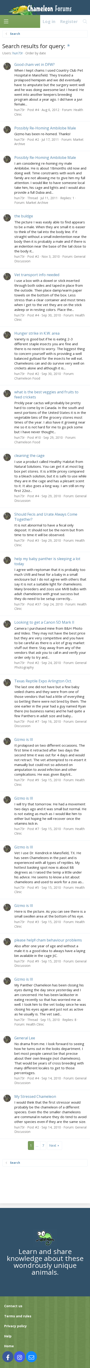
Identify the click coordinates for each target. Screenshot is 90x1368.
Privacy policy (15, 1326)
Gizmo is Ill (23, 739)
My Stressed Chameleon (35, 1096)
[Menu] (6, 21)
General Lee (24, 1038)
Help (8, 1336)
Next (52, 1145)
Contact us (13, 1306)
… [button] (37, 1145)
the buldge (23, 216)
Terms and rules (17, 1316)
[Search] (85, 21)
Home (9, 1346)
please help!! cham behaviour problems (48, 940)
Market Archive (37, 202)
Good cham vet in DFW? (34, 64)
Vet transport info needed (36, 274)
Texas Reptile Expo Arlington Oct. (43, 681)
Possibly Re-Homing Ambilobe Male (45, 128)
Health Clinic (35, 1024)
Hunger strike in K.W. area (37, 333)
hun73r (17, 53)
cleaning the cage (29, 455)
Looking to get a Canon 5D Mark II (44, 622)
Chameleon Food (27, 378)
